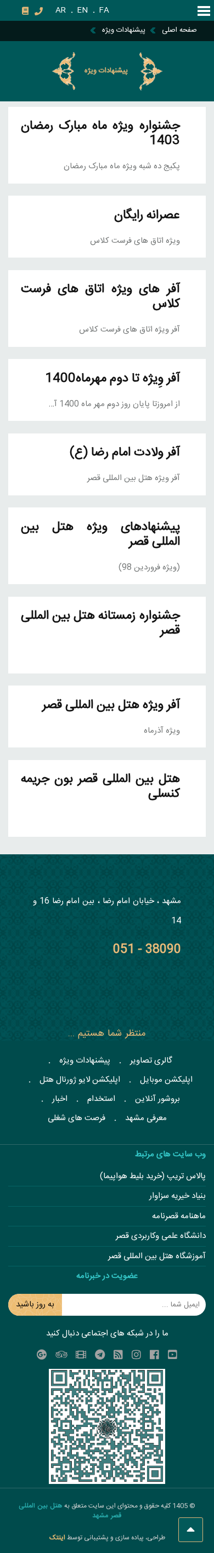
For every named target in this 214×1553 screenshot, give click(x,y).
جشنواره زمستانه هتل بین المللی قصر (100, 623)
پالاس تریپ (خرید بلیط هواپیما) (153, 1177)
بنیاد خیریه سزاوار (177, 1196)
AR (60, 10)
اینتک (58, 1537)
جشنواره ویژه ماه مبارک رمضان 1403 (100, 133)
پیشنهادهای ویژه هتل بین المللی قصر (100, 534)
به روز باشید (35, 1304)
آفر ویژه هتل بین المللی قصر (111, 705)
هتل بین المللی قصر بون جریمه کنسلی (100, 786)
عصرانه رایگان (147, 215)
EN (82, 10)
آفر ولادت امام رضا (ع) (125, 453)
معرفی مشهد (146, 1118)
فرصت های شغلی (76, 1118)
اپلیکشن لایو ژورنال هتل (80, 1080)
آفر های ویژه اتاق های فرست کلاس (100, 297)
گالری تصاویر (151, 1060)
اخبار (59, 1099)
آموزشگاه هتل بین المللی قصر (157, 1257)
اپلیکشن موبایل (166, 1080)
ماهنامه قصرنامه (179, 1217)
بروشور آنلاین (157, 1099)
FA (104, 10)
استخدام (101, 1099)
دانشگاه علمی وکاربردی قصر (161, 1236)
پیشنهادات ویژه (84, 1060)
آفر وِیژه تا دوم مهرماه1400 (112, 379)
